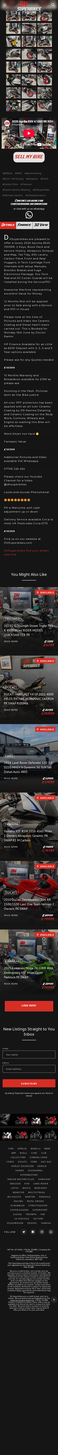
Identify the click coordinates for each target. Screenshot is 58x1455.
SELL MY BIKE (29, 232)
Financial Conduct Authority (22, 1375)
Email (6, 1138)
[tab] (8, 300)
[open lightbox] (13, 90)
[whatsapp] (29, 290)
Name (6, 1124)
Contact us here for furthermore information (29, 277)
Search (54, 3)
